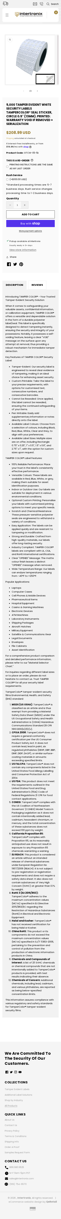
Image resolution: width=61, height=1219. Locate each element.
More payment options (30, 231)
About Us (9, 1119)
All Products (11, 1105)
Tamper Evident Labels (17, 1089)
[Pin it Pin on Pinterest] (21, 265)
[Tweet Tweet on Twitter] (15, 265)
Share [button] (13, 257)
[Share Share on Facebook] (9, 265)
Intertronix (24, 1197)
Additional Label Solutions (18, 1094)
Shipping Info (12, 1141)
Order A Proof (12, 1147)
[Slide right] (37, 91)
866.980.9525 (16, 1167)
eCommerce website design (25, 1201)
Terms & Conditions (15, 1136)
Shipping (10, 138)
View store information (22, 249)
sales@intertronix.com (21, 1178)
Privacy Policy (12, 1130)
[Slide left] (23, 91)
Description (14, 285)
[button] (52, 4)
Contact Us (11, 1125)
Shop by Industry (14, 1100)
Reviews (37, 285)
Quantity (12, 198)
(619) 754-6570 (18, 1184)
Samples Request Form (17, 1152)
